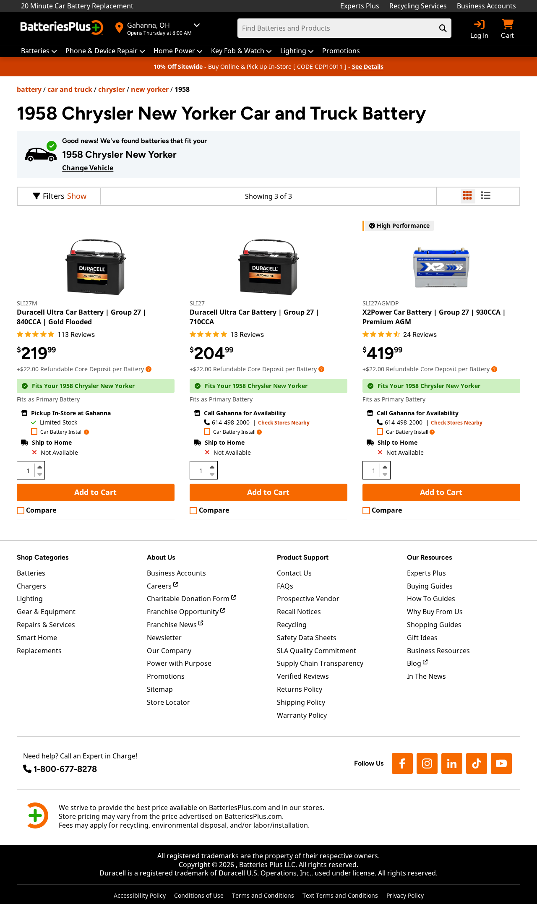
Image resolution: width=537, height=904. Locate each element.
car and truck (69, 89)
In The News (426, 676)
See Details (367, 66)
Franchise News (172, 624)
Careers (160, 586)
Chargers (31, 586)
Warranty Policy (302, 715)
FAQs (285, 586)
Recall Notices (299, 611)
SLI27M (27, 303)
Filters (54, 196)
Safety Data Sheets (306, 637)
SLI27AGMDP (380, 303)
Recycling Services (418, 5)
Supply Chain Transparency (320, 663)
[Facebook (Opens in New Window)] (402, 763)
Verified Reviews (303, 676)
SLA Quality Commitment (316, 650)
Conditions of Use (199, 895)
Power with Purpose (179, 663)
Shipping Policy (301, 702)
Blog (415, 663)
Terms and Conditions (263, 895)
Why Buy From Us (435, 611)
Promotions (166, 676)
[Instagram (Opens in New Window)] (427, 763)
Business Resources (438, 650)
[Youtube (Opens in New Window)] (501, 763)
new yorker (150, 89)
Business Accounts (486, 5)
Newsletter (164, 637)
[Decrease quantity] (39, 473)
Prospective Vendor (308, 598)
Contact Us (294, 573)
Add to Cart (95, 492)
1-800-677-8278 (65, 769)
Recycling (292, 624)
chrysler (111, 89)
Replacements (39, 650)
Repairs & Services (46, 624)
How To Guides (431, 598)
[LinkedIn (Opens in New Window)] (451, 763)
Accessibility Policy (140, 895)
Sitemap (160, 689)
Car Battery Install (61, 432)
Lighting (30, 598)
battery (29, 89)
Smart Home (37, 637)
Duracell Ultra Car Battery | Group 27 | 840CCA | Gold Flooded (81, 316)
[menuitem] (39, 51)
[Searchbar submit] (443, 28)
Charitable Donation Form (189, 598)
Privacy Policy (405, 895)
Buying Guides (430, 586)
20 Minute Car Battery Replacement (77, 5)
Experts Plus (359, 5)
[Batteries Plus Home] (63, 28)
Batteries (31, 573)
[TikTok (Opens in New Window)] (476, 763)
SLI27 (197, 303)
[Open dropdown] (148, 369)
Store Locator (168, 702)
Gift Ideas (422, 637)
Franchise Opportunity (183, 611)
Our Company (169, 650)
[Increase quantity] (39, 467)
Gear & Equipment (46, 611)
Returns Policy (299, 689)
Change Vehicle (87, 167)
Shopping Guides (434, 624)
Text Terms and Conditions (340, 895)
